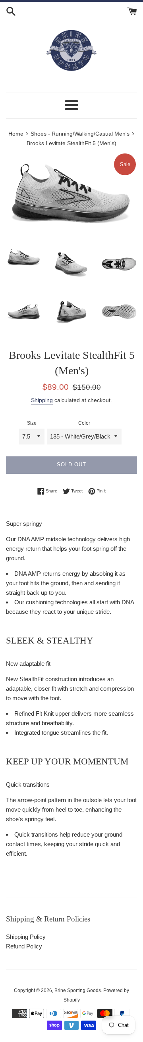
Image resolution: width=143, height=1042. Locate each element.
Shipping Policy (26, 936)
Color (84, 423)
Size (32, 423)
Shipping (42, 400)
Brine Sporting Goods (77, 990)
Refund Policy (24, 946)
